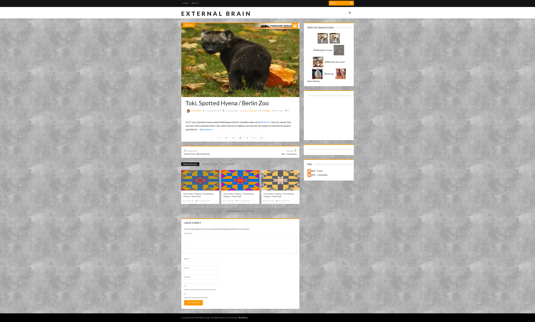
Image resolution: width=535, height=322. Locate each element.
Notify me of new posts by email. (196, 297)
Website (187, 277)
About (195, 3)
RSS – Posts (317, 170)
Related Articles (190, 164)
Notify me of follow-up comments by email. (200, 290)
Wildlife (189, 25)
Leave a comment (250, 111)
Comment (188, 233)
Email (186, 268)
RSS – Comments (319, 174)
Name (187, 259)
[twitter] (226, 138)
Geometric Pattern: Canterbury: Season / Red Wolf (238, 195)
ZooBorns (208, 129)
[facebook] (219, 138)
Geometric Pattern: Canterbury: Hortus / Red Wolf (198, 195)
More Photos (313, 81)
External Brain (216, 13)
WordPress (243, 318)
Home (186, 3)
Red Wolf (197, 111)
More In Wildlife (228, 164)
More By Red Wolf (209, 164)
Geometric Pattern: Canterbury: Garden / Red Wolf (278, 195)
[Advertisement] (318, 107)
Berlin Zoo (265, 122)
